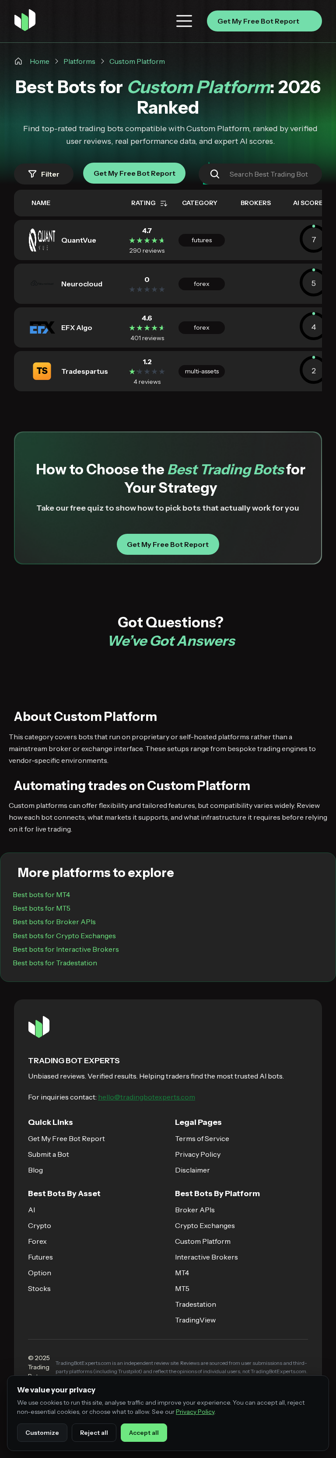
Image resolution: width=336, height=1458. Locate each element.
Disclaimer (192, 1170)
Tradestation (195, 1304)
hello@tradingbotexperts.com (146, 1097)
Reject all (94, 1432)
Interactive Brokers (206, 1257)
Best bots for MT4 (41, 894)
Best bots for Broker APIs (54, 921)
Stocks (39, 1288)
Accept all (144, 1432)
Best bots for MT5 (41, 908)
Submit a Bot (48, 1154)
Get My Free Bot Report (66, 1138)
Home (39, 61)
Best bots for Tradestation (55, 962)
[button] (184, 20)
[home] (25, 21)
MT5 (182, 1288)
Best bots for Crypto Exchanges (64, 935)
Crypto (39, 1225)
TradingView (195, 1319)
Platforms (79, 61)
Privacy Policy (197, 1154)
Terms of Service (202, 1138)
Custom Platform (137, 61)
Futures (40, 1257)
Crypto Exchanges (205, 1225)
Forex (37, 1241)
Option (39, 1272)
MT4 (182, 1272)
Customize (42, 1432)
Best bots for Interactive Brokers (66, 949)
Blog (35, 1170)
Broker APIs (195, 1209)
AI (31, 1209)
